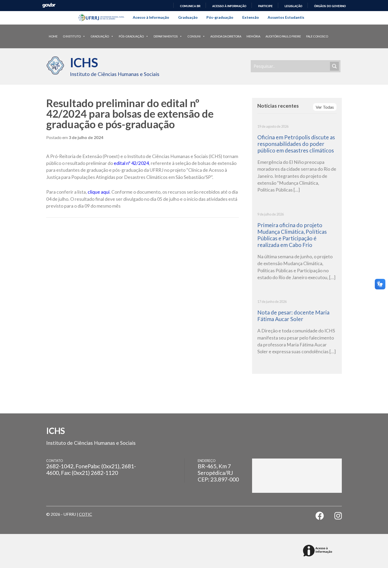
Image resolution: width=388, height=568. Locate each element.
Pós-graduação (219, 17)
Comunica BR (190, 6)
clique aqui (99, 192)
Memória (253, 36)
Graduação (188, 17)
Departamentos (166, 36)
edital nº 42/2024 (131, 163)
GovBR (48, 5)
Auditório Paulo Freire (283, 36)
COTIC (85, 514)
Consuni (194, 36)
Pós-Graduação (131, 36)
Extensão (250, 17)
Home (53, 36)
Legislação (293, 6)
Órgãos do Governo (330, 6)
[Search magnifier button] (334, 66)
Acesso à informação (229, 6)
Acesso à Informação (151, 17)
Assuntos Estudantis (286, 17)
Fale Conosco (317, 36)
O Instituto (72, 36)
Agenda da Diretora (225, 36)
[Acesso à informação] (318, 551)
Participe (265, 6)
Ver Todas (325, 106)
